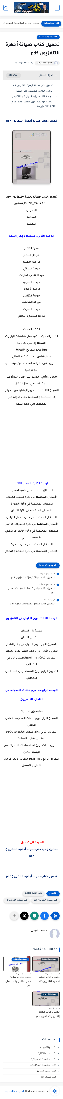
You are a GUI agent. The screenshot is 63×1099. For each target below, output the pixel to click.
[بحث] (5, 7)
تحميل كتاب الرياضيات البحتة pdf (20, 23)
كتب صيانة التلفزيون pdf (45, 900)
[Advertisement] (31, 451)
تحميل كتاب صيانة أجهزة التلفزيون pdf (32, 86)
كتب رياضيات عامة (47, 1071)
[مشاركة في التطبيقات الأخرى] (14, 916)
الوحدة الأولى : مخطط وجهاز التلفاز (34, 91)
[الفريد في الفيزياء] (31, 8)
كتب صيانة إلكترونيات (16, 900)
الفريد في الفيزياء (15, 1091)
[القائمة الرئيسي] (57, 7)
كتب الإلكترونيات (48, 1047)
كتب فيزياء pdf (49, 1077)
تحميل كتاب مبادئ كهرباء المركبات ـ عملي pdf (31, 590)
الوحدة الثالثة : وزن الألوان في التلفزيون (32, 96)
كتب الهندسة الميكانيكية (43, 1065)
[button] (44, 916)
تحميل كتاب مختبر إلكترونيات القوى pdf (32, 604)
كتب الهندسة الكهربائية (44, 1059)
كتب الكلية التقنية (48, 37)
